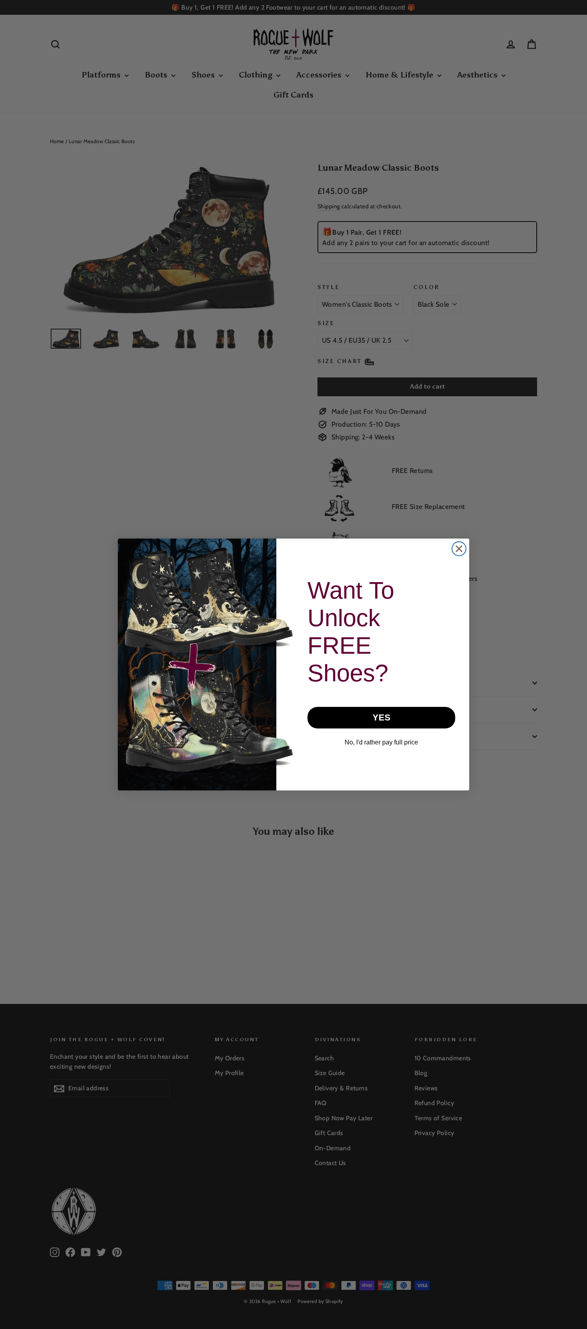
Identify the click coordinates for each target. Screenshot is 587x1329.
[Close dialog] (459, 549)
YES (382, 717)
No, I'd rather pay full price (381, 742)
